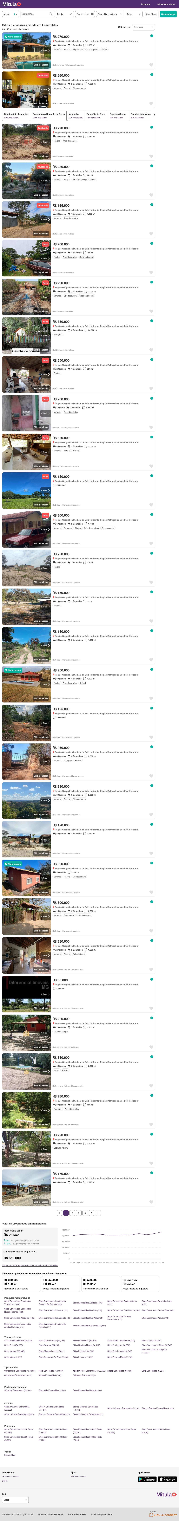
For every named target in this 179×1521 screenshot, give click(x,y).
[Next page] (98, 1213)
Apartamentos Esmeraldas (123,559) (89, 1370)
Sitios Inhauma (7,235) (83, 1357)
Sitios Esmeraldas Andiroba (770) (88, 1302)
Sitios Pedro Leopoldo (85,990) (121, 1340)
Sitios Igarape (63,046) (14, 1351)
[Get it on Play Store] (147, 1479)
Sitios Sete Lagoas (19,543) (119, 1351)
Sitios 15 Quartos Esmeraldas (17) (88, 1414)
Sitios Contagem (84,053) (118, 1345)
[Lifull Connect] (163, 1516)
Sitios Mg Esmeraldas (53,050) (18, 1390)
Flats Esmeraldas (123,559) (51, 1370)
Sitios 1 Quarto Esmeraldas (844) (19, 1414)
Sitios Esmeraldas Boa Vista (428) (88, 1317)
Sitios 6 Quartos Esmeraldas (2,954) (158, 1408)
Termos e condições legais (50, 1514)
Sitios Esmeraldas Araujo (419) (155, 1317)
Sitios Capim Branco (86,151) (52, 1340)
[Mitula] (12, 4)
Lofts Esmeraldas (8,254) (153, 1370)
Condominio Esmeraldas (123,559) (19, 1370)
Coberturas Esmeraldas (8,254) (18, 1375)
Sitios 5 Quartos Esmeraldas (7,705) (123, 1408)
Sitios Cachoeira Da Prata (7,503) (54, 1357)
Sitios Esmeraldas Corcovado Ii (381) (89, 1325)
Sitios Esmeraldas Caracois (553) (53, 1310)
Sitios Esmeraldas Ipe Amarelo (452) (55, 1317)
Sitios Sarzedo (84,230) (49, 1345)
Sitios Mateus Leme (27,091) (51, 1351)
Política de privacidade (101, 1514)
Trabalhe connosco (10, 1476)
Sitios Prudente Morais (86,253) (18, 1340)
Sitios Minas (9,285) (13, 1357)
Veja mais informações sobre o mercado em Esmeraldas (30, 1265)
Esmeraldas (9, 1455)
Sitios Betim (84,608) (13, 1345)
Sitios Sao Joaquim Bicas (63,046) (157, 1345)
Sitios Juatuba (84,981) (152, 1340)
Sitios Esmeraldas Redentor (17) (87, 1390)
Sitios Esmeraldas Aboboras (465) (19, 1317)
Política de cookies (77, 1514)
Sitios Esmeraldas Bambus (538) (87, 1310)
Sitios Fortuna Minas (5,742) (120, 1357)
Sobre (4, 1480)
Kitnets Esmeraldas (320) (50, 1375)
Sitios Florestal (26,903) (83, 1351)
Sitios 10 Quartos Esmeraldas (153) (54, 1414)
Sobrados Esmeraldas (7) (84, 1375)
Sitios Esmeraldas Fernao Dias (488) (158, 1310)
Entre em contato (78, 1476)
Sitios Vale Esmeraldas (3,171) (52, 1390)
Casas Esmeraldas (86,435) (119, 1370)
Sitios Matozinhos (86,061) (85, 1340)
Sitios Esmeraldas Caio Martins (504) (123, 1310)
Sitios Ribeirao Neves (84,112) (86, 1345)
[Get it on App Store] (167, 1479)
